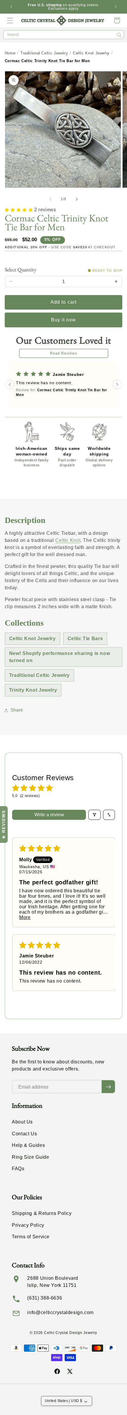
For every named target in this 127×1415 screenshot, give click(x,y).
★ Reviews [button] (3, 824)
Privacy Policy (28, 1225)
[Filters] (94, 815)
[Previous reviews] (10, 384)
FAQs (18, 1168)
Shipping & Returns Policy (42, 1213)
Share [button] (17, 710)
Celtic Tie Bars (85, 638)
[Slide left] (50, 199)
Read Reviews (63, 353)
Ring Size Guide (30, 1157)
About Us (22, 1121)
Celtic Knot (67, 540)
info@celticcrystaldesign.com (60, 1312)
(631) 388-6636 (44, 1297)
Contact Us (24, 1133)
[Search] (119, 34)
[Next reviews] (117, 384)
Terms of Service (31, 1236)
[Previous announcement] (11, 6)
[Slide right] (76, 199)
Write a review (49, 814)
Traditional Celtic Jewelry (44, 53)
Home (10, 53)
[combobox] (64, 34)
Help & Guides (28, 1145)
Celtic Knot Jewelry (91, 53)
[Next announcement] (115, 6)
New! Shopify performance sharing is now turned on (59, 657)
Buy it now (63, 319)
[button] (10, 20)
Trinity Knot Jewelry (33, 690)
